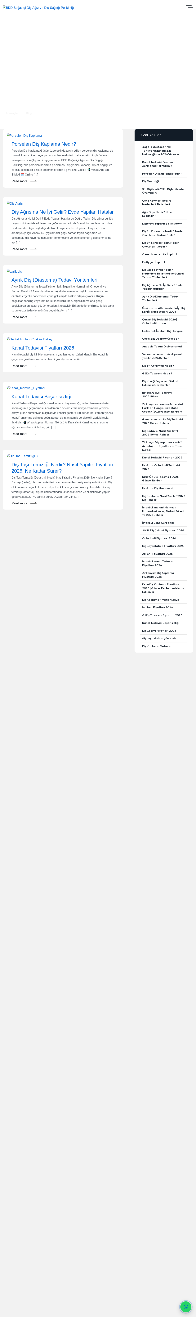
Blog (29, 113)
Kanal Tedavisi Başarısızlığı (41, 397)
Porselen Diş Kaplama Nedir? (43, 144)
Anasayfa (12, 113)
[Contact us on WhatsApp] (185, 1306)
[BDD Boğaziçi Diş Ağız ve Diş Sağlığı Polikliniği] (38, 7)
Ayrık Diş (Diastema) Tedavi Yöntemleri (54, 280)
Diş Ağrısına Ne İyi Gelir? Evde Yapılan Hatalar (62, 212)
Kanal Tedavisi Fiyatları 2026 (42, 348)
